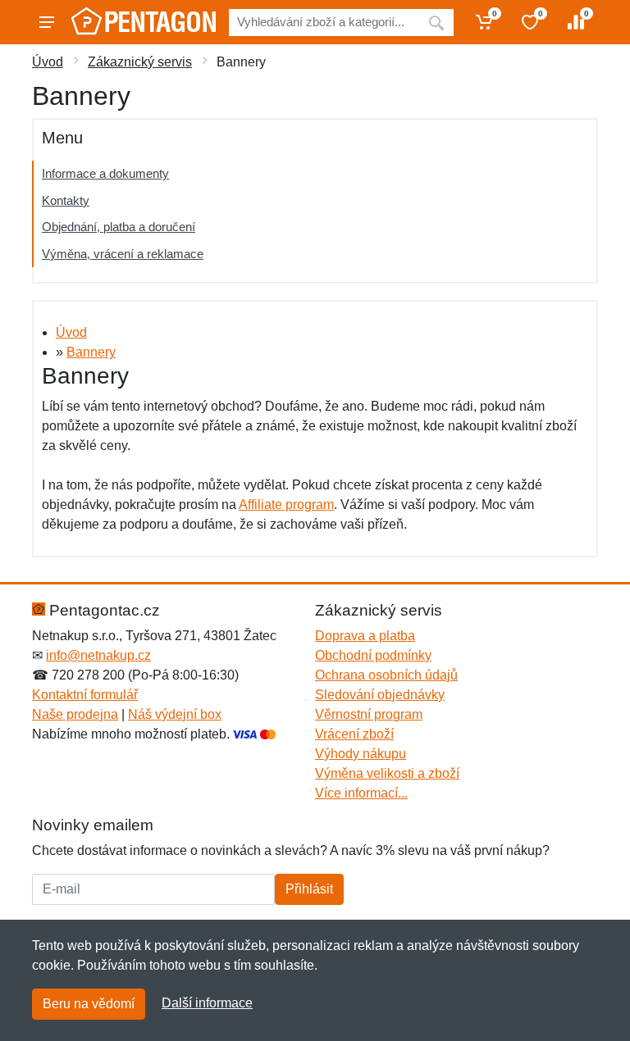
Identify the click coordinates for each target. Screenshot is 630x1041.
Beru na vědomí (89, 1004)
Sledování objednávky (380, 695)
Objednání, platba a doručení (118, 227)
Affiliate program (286, 504)
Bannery (91, 352)
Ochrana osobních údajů (386, 675)
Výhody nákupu (360, 754)
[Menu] (47, 22)
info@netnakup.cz (98, 655)
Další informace (207, 1003)
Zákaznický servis (140, 62)
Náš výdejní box (174, 714)
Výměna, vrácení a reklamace (122, 254)
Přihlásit (309, 889)
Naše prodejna (75, 714)
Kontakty (65, 200)
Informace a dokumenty (105, 173)
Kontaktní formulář (85, 695)
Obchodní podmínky (373, 655)
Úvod (47, 62)
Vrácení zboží (354, 734)
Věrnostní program (368, 714)
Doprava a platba (365, 636)
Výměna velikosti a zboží (387, 773)
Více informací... (361, 793)
